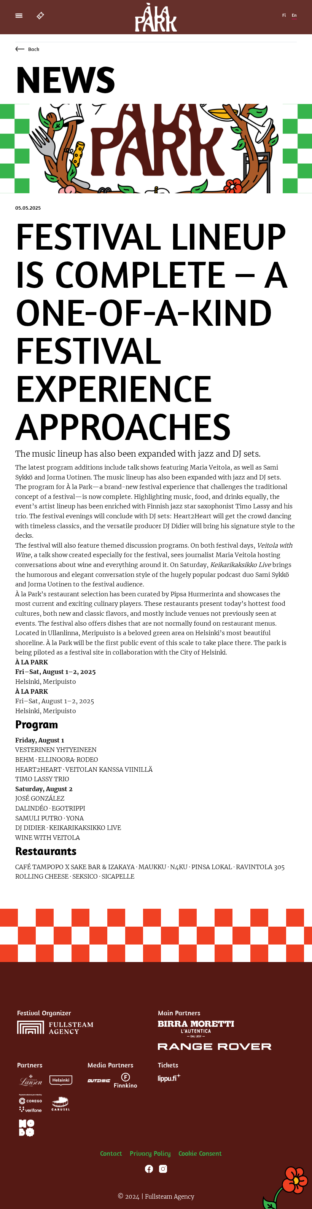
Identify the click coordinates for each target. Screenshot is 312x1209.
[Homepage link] (156, 16)
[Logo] (55, 1027)
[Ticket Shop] (43, 15)
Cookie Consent (200, 1153)
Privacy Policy (150, 1153)
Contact (111, 1153)
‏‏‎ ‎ (91, 1153)
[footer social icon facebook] (149, 1170)
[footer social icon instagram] (163, 1170)
